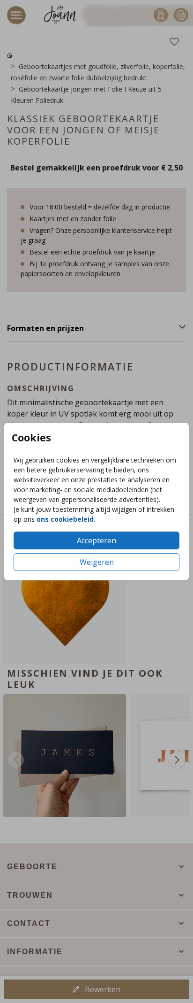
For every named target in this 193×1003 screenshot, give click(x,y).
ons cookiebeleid (65, 519)
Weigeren (97, 562)
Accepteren (96, 540)
